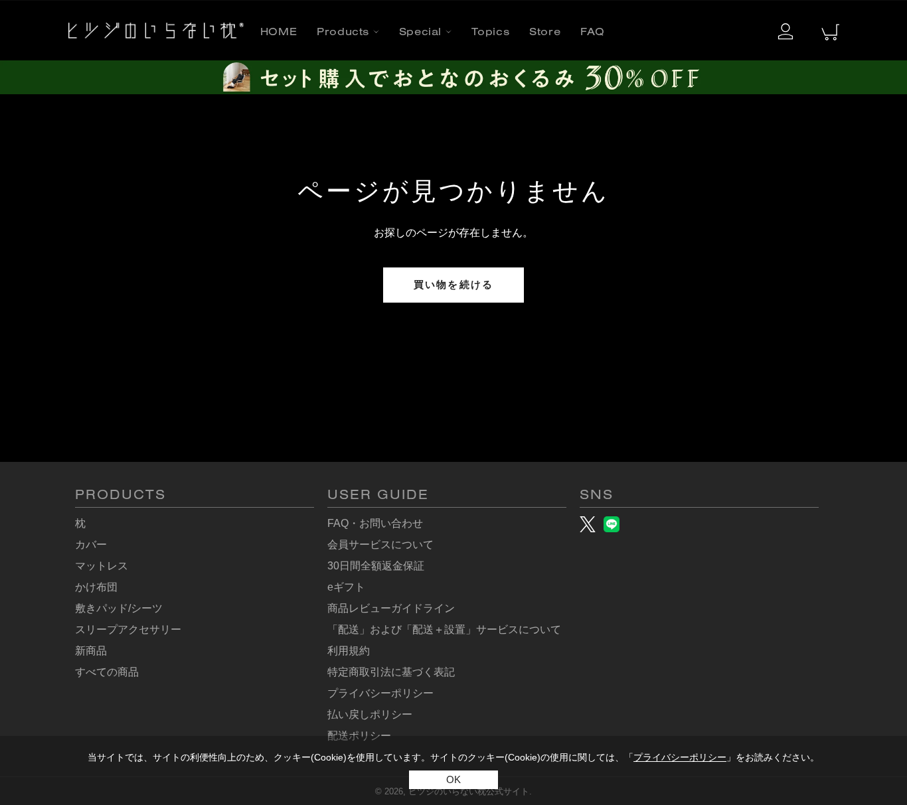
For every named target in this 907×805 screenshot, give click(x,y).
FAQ (592, 33)
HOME (278, 33)
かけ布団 (96, 587)
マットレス (101, 565)
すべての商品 (107, 672)
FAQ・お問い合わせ (375, 523)
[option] (453, 77)
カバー (91, 544)
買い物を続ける (454, 284)
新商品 (91, 650)
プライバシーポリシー (679, 757)
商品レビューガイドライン (391, 608)
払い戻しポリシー (369, 714)
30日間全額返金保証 (375, 565)
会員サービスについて (380, 544)
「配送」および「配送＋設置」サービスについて (444, 629)
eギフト (346, 587)
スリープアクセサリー (128, 629)
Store (544, 33)
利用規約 (348, 650)
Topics (490, 33)
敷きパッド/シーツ (119, 608)
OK (453, 779)
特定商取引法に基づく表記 (391, 672)
